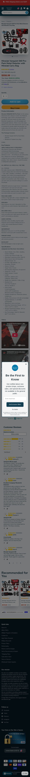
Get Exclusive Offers (15, 404)
